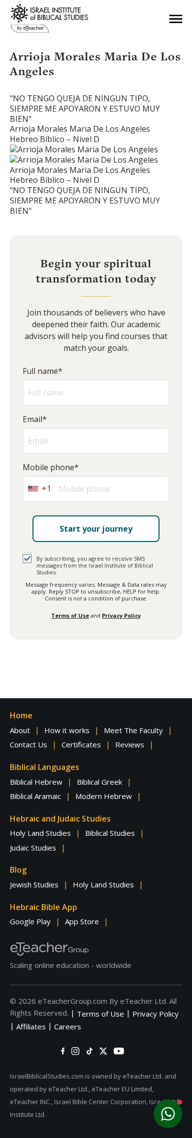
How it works (67, 730)
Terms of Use (70, 615)
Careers (67, 1026)
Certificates (81, 744)
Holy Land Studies (40, 833)
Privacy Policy (121, 615)
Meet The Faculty (133, 730)
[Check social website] (62, 1051)
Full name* (43, 371)
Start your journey (96, 528)
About (20, 730)
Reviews (129, 744)
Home (21, 715)
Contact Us (28, 744)
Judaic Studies (33, 848)
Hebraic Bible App (43, 907)
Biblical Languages (44, 767)
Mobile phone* (51, 467)
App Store (82, 921)
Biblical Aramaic (35, 796)
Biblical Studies (110, 833)
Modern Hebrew (103, 796)
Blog (18, 869)
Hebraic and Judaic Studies (60, 818)
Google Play (30, 921)
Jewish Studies (34, 884)
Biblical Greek (99, 782)
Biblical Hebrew (36, 782)
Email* (35, 419)
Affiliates (31, 1026)
